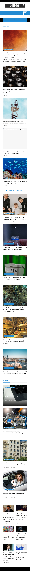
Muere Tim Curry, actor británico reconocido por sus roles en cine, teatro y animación (8, 517)
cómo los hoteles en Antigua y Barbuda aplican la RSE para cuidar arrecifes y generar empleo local (14, 309)
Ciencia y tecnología (8, 49)
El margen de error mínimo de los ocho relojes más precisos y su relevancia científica (14, 91)
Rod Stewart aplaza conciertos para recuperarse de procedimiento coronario (21, 555)
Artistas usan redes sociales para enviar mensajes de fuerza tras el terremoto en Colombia (8, 556)
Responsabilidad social (9, 213)
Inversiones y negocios (9, 387)
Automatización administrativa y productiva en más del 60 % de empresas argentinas (14, 433)
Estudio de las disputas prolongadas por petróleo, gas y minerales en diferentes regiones (14, 341)
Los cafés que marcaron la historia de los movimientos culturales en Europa (21, 517)
